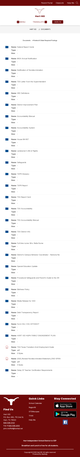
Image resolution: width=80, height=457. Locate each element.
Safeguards (21, 162)
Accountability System (26, 128)
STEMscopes (34, 412)
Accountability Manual (26, 116)
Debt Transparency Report (27, 312)
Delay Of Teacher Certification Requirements (34, 370)
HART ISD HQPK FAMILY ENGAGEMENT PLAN (36, 336)
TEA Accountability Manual (28, 220)
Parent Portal (47, 3)
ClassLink (60, 3)
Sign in (57, 22)
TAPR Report (22, 185)
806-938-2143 (9, 423)
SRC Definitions (23, 93)
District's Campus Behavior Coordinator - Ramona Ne (38, 255)
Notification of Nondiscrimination (30, 70)
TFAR (31, 416)
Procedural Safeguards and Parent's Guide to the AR (38, 278)
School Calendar (35, 403)
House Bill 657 (23, 139)
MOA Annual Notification (27, 59)
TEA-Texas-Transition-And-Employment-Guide (35, 347)
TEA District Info (23, 232)
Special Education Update (27, 266)
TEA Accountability (24, 209)
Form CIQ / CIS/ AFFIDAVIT (28, 324)
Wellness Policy (23, 289)
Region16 (32, 407)
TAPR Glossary (23, 174)
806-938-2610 (14, 426)
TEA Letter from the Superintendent (31, 82)
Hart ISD (33, 29)
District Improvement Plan (27, 105)
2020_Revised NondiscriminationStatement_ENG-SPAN (39, 359)
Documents (45, 29)
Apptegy (45, 454)
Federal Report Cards (25, 47)
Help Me (70, 3)
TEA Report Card (24, 197)
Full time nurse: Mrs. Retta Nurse (30, 243)
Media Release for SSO (26, 301)
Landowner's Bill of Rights (27, 151)
